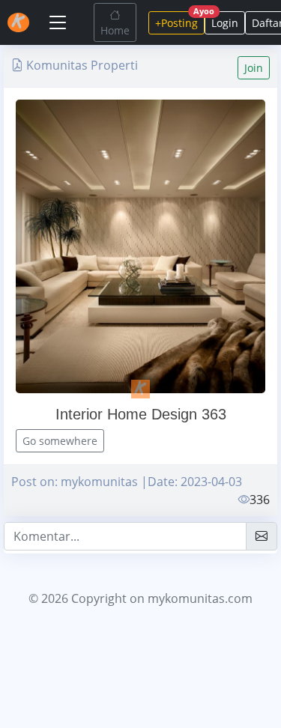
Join (253, 68)
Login (224, 23)
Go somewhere (59, 441)
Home (115, 30)
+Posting (180, 20)
